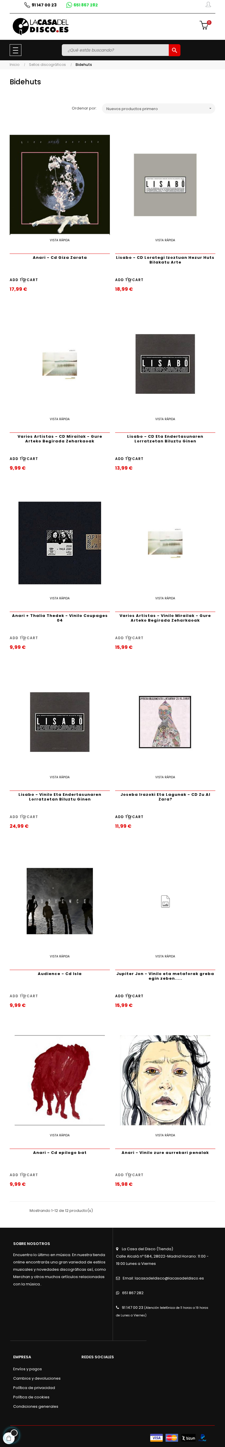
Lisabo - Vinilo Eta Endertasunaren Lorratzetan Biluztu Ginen (59, 797)
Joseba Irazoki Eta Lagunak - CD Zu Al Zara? (165, 797)
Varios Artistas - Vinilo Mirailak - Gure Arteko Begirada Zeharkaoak (165, 618)
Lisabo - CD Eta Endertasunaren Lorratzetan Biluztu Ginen (165, 439)
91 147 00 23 (132, 1307)
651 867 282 (133, 1293)
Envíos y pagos (27, 1369)
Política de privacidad (34, 1387)
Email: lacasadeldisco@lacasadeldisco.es (163, 1278)
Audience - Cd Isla (60, 973)
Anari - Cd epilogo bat (60, 1152)
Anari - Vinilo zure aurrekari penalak (165, 1152)
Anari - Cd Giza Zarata (60, 257)
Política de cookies (31, 1397)
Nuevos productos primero (159, 109)
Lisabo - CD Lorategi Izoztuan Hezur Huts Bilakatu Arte (165, 260)
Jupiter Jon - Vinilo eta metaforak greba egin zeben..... (165, 976)
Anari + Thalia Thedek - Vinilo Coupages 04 (60, 618)
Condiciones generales (35, 1406)
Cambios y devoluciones (37, 1378)
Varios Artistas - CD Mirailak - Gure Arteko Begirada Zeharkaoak (60, 439)
